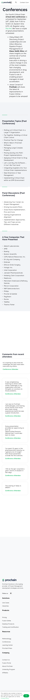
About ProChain (7, 666)
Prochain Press (7, 648)
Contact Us (6, 660)
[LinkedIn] (11, 593)
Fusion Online (6, 621)
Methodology (6, 639)
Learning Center (7, 645)
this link (9, 29)
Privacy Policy (5, 698)
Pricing (4, 617)
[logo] (6, 2)
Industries (5, 606)
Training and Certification (10, 627)
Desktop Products (8, 624)
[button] (11, 3)
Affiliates (5, 673)
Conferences (6, 642)
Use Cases (5, 603)
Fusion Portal (6, 663)
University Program (8, 669)
